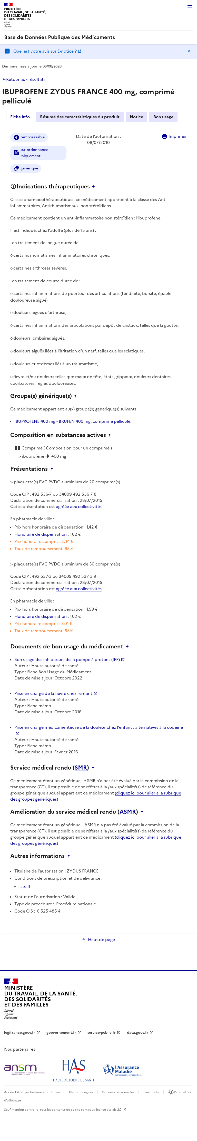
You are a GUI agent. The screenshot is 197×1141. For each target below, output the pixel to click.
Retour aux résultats (25, 79)
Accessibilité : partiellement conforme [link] (32, 1092)
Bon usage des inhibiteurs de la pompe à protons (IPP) (67, 659)
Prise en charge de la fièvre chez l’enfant (53, 693)
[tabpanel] (98, 527)
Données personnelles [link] (118, 1092)
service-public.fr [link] (101, 1032)
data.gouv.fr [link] (137, 1032)
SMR (81, 767)
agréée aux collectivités (79, 506)
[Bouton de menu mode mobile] (190, 7)
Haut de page (101, 939)
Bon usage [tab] (163, 117)
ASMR (128, 812)
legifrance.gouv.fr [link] (19, 1032)
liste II (24, 886)
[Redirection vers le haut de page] (94, 187)
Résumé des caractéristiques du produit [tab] (80, 117)
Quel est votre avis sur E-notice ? (45, 51)
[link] (59, 37)
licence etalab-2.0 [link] (108, 1109)
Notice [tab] (136, 117)
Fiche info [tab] (20, 117)
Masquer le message (189, 51)
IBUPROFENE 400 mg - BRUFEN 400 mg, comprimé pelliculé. (72, 421)
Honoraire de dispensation (40, 534)
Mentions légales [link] (81, 1092)
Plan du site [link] (151, 1092)
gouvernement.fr (61, 1032)
